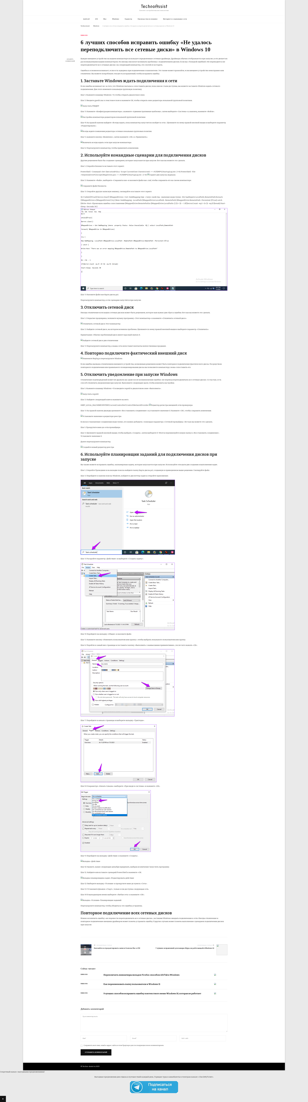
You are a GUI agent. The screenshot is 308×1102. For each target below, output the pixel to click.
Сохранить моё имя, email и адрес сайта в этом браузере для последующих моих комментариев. (124, 1045)
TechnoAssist (154, 6)
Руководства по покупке (147, 19)
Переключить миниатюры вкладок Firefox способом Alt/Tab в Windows (141, 975)
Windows (115, 19)
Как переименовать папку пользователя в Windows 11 (131, 984)
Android (86, 19)
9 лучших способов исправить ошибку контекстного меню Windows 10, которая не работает (152, 993)
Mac (105, 19)
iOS (96, 19)
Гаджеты (128, 19)
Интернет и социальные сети (175, 19)
